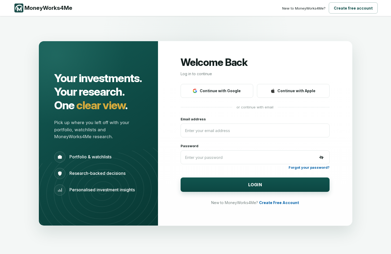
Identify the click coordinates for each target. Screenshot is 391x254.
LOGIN (255, 184)
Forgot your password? (309, 167)
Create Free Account (279, 202)
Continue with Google (220, 90)
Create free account (353, 8)
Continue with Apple (296, 90)
